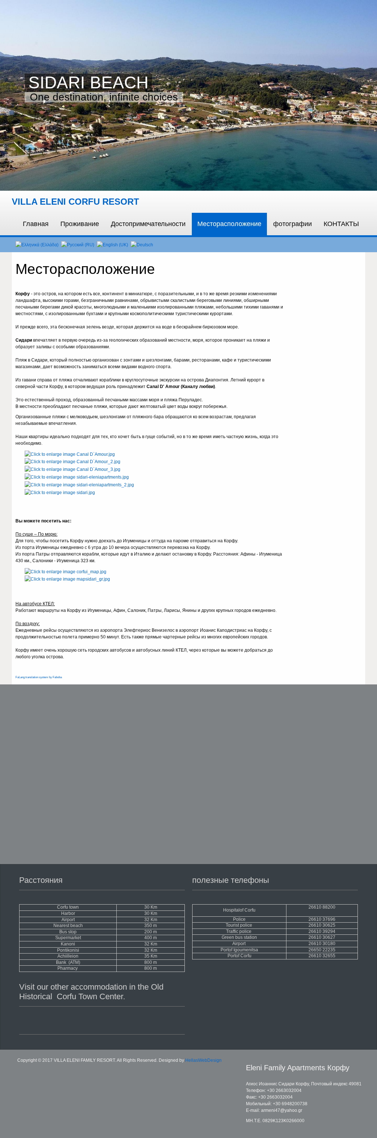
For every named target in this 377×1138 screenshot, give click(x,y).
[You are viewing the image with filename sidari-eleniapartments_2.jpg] (79, 484)
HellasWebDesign (203, 1060)
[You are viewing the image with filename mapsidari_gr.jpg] (67, 579)
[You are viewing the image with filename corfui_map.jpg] (65, 571)
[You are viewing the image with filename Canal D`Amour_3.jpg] (72, 469)
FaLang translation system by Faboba (38, 677)
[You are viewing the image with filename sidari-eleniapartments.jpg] (77, 476)
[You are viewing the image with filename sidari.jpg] (60, 492)
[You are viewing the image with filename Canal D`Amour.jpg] (70, 454)
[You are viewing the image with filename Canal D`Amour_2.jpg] (72, 461)
